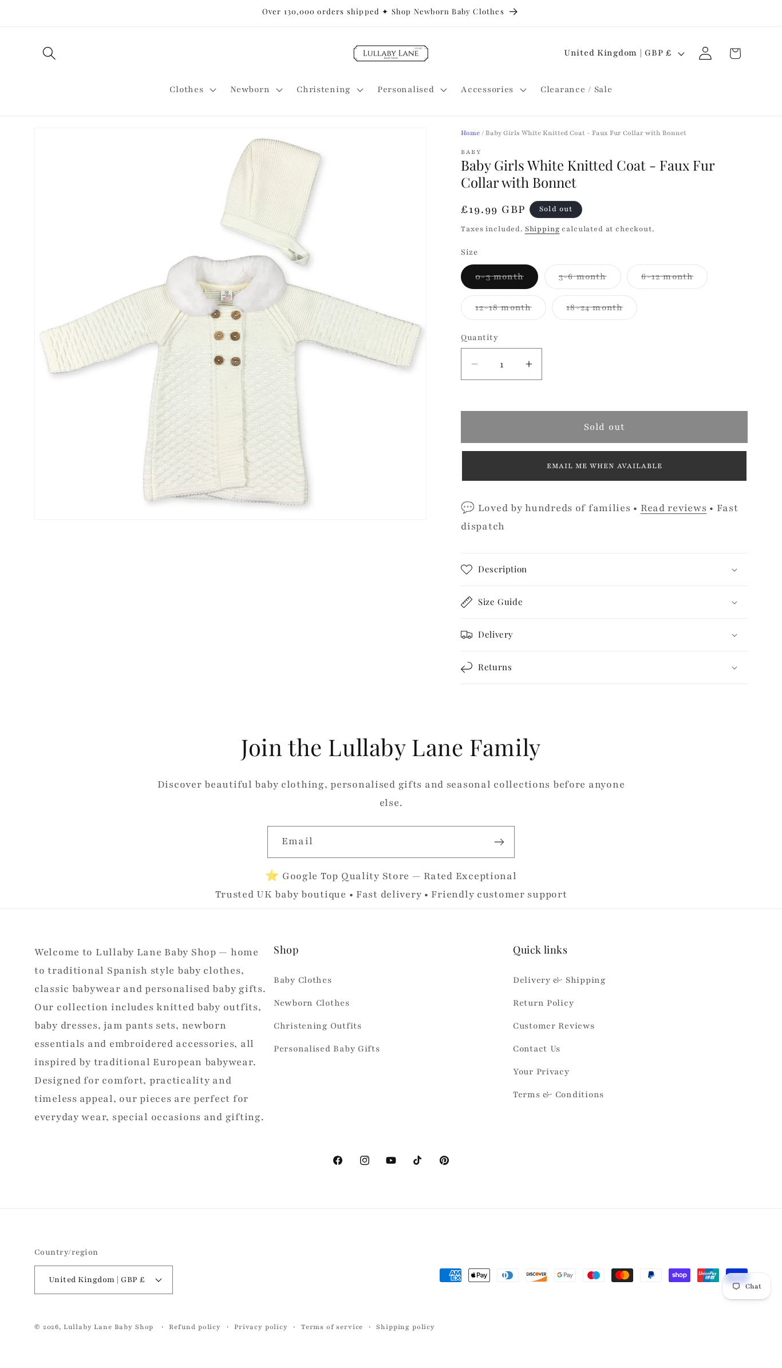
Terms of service (332, 1326)
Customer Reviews (554, 1025)
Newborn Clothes (312, 1003)
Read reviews (674, 508)
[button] (49, 53)
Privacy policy (261, 1326)
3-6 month (590, 279)
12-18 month (510, 310)
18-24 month (601, 310)
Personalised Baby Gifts (327, 1048)
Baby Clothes (303, 980)
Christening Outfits (318, 1025)
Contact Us (536, 1048)
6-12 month (674, 279)
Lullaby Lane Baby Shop (108, 1326)
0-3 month (506, 279)
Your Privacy (541, 1071)
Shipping (542, 229)
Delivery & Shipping (559, 980)
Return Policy (543, 1003)
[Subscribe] (499, 842)
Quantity (479, 337)
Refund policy (195, 1326)
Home (470, 132)
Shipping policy (405, 1326)
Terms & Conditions (558, 1094)
